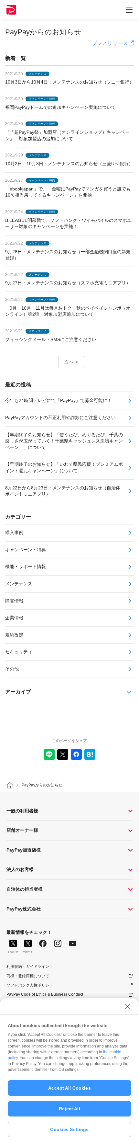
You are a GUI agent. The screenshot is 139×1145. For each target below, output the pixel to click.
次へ (68, 361)
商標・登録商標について (27, 976)
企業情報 (14, 617)
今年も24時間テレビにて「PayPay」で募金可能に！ (58, 400)
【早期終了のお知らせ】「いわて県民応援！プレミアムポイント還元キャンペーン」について (64, 467)
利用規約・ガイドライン (27, 966)
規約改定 (14, 634)
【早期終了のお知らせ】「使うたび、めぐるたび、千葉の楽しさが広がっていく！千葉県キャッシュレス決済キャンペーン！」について (64, 441)
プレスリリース (110, 43)
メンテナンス (18, 583)
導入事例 (14, 532)
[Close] (127, 1006)
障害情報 (14, 600)
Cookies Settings (69, 1129)
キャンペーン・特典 (25, 549)
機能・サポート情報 (25, 566)
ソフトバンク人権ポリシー (29, 985)
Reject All (69, 1108)
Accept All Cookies (69, 1088)
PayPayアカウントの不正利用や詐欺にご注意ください (60, 417)
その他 (12, 668)
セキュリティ (18, 651)
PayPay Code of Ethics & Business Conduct (44, 994)
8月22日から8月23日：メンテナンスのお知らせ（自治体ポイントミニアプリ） (62, 491)
